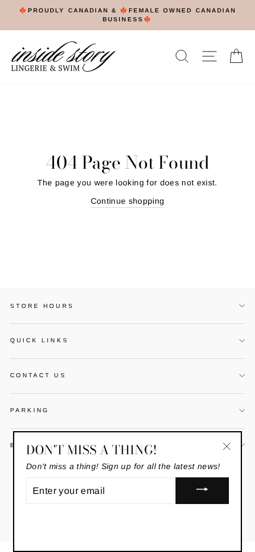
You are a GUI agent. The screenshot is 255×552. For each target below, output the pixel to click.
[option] (127, 15)
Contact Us (38, 375)
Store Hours (42, 306)
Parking (29, 410)
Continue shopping (128, 201)
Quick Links (39, 340)
